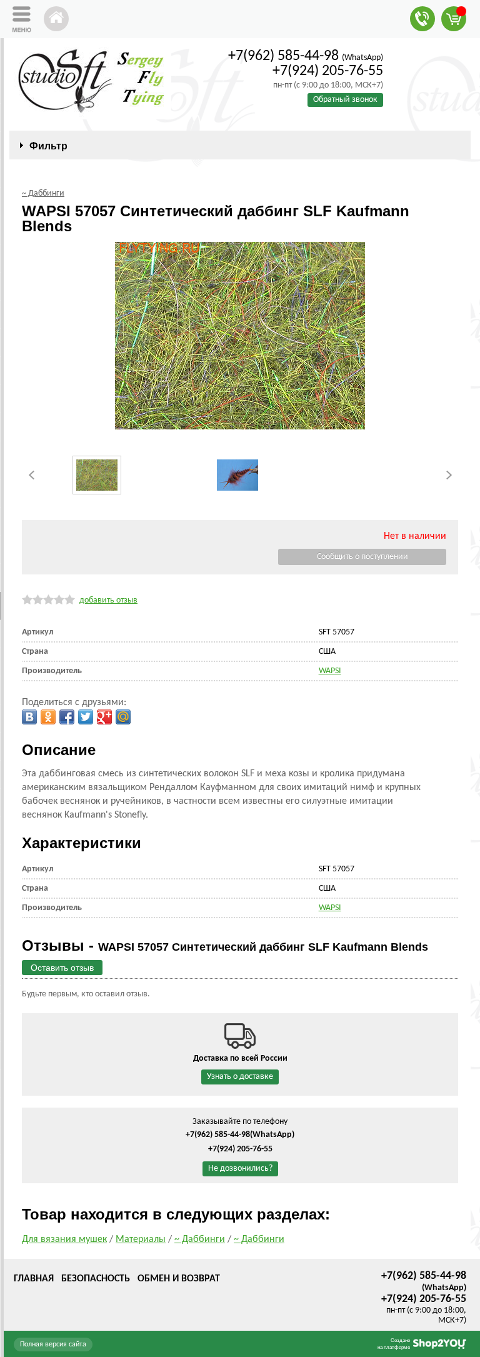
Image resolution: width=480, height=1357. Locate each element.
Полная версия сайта (53, 1344)
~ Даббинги (199, 1239)
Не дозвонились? (240, 1168)
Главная (34, 1279)
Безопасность (95, 1279)
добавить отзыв (108, 600)
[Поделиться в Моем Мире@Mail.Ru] (123, 716)
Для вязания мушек (64, 1239)
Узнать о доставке (240, 1076)
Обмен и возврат (179, 1279)
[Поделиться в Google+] (104, 716)
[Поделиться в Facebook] (66, 716)
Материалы (141, 1239)
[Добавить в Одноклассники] (48, 716)
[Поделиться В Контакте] (29, 716)
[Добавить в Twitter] (85, 716)
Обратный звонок (345, 99)
